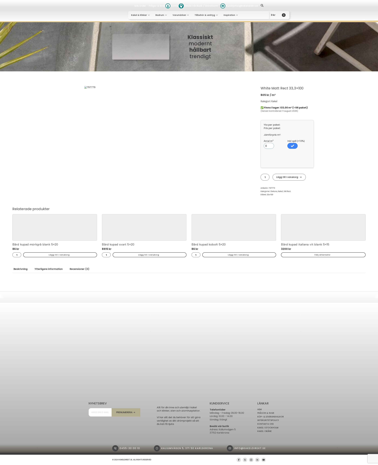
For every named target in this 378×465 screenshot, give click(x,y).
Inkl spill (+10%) (296, 141)
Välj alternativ (322, 254)
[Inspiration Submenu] (238, 15)
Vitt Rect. (287, 191)
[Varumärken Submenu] (189, 15)
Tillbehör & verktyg (205, 15)
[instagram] (251, 460)
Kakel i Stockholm (267, 427)
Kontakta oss (265, 424)
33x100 (270, 194)
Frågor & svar (265, 413)
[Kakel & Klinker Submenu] (150, 15)
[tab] (20, 269)
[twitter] (245, 460)
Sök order (140, 6)
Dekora (274, 191)
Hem (259, 409)
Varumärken (179, 15)
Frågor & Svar (157, 6)
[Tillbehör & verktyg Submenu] (218, 15)
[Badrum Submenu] (167, 15)
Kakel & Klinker (139, 15)
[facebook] (239, 460)
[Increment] (268, 177)
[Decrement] (262, 177)
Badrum (159, 15)
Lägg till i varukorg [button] (59, 254)
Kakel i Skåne (264, 431)
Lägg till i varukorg (287, 177)
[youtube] (263, 460)
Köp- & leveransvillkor (270, 416)
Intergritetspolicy (268, 420)
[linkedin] (257, 460)
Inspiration (229, 15)
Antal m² (268, 141)
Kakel (280, 191)
